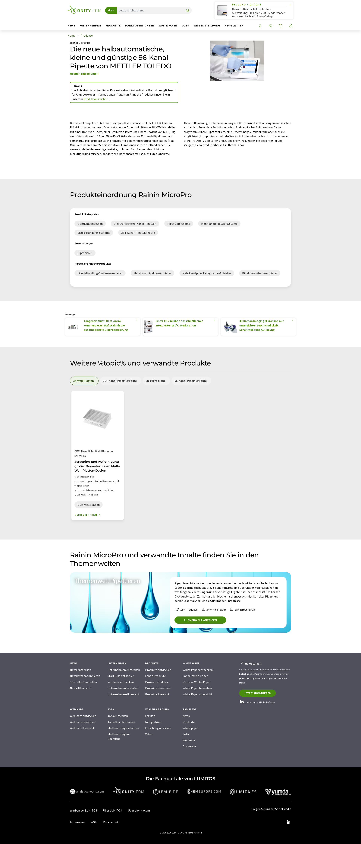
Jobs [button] (185, 25)
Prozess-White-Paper (197, 682)
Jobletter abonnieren (122, 722)
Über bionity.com (139, 810)
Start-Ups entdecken (121, 676)
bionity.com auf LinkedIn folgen (259, 702)
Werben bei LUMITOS (83, 810)
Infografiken (153, 722)
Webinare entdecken (83, 716)
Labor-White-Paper (195, 676)
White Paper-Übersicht (197, 694)
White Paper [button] (168, 25)
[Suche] (187, 10)
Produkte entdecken (158, 670)
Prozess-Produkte (157, 682)
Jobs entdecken (118, 716)
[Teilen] (270, 26)
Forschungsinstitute (158, 728)
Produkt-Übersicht (157, 694)
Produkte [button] (113, 25)
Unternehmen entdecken (124, 670)
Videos (149, 734)
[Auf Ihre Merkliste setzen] (259, 26)
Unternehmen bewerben (123, 688)
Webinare (189, 740)
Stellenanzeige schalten (123, 728)
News (186, 716)
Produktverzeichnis (96, 99)
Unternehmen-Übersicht (124, 694)
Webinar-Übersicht (82, 728)
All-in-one (189, 746)
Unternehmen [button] (90, 25)
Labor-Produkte (155, 676)
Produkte (189, 722)
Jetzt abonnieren (257, 693)
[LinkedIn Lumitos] (288, 822)
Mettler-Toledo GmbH (84, 73)
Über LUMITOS (112, 810)
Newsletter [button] (234, 25)
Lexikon (150, 716)
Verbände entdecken (121, 682)
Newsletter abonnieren (85, 676)
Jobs (186, 734)
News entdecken (80, 670)
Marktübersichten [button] (139, 25)
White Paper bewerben (197, 688)
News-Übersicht (80, 688)
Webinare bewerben (83, 722)
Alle (110, 10)
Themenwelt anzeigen (200, 620)
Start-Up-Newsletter (83, 682)
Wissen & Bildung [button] (207, 25)
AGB (94, 822)
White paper (191, 728)
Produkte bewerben (158, 688)
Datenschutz (111, 822)
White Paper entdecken (198, 670)
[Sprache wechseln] (280, 26)
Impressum (77, 822)
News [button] (71, 25)
